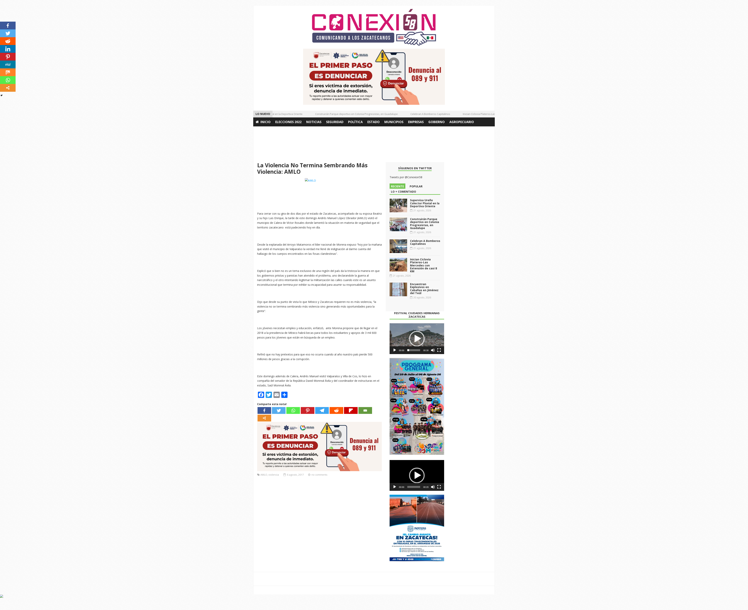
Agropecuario (461, 122)
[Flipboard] (351, 410)
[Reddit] (336, 410)
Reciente (397, 186)
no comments (319, 474)
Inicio (265, 122)
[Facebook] (264, 410)
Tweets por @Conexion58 (406, 177)
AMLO (263, 474)
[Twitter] (279, 410)
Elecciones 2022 (288, 122)
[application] (417, 338)
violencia (273, 474)
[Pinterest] (307, 410)
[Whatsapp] (293, 410)
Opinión (263, 131)
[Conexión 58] (374, 27)
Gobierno (436, 122)
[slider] (413, 350)
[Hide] (1, 95)
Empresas (416, 122)
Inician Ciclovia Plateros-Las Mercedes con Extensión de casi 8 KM (490, 114)
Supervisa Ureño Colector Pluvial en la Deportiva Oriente (424, 203)
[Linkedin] (8, 49)
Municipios (393, 122)
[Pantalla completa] (439, 350)
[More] (264, 418)
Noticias (313, 122)
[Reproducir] (395, 350)
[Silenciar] (433, 350)
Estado (373, 122)
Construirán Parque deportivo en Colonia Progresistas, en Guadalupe (345, 114)
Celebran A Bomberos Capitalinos (419, 114)
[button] (417, 338)
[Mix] (8, 72)
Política (355, 122)
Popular (416, 186)
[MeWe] (8, 64)
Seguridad (334, 122)
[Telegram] (322, 410)
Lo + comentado (403, 191)
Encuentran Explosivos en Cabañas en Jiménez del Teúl (424, 288)
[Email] (365, 410)
